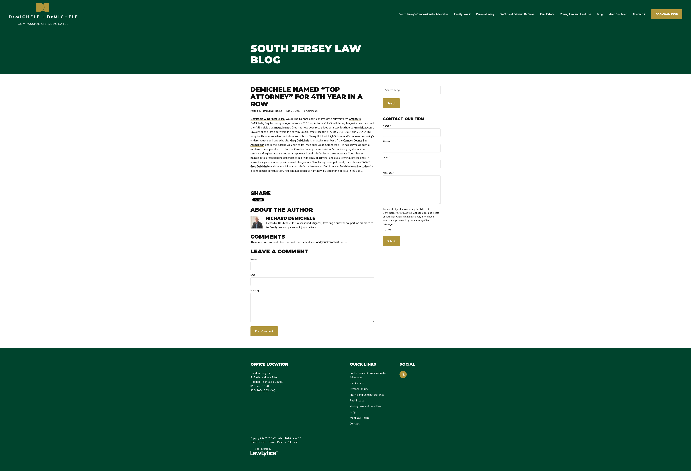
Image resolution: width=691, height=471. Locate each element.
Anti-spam (293, 442)
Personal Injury (485, 14)
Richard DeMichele (272, 110)
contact (365, 162)
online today (361, 166)
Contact (638, 14)
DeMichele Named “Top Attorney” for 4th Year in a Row (306, 96)
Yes (389, 230)
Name (253, 259)
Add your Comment (327, 242)
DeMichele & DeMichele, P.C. (267, 119)
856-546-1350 (667, 14)
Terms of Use (257, 442)
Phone (387, 141)
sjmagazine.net (281, 127)
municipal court (364, 127)
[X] (403, 374)
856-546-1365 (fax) (262, 390)
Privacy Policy (276, 442)
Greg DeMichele (299, 140)
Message (255, 290)
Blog (600, 14)
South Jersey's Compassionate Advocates (423, 14)
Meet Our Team (617, 14)
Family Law (461, 14)
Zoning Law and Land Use (575, 14)
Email (253, 274)
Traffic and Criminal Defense (517, 14)
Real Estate (547, 14)
